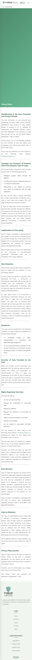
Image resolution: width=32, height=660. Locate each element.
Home (2, 6)
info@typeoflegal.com (8, 156)
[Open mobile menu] (28, 3)
